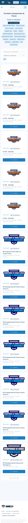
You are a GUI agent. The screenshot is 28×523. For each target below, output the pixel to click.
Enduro (15, 31)
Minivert (21, 31)
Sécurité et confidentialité (12, 511)
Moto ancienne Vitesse (20, 36)
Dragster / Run (8, 31)
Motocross (5, 39)
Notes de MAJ (15, 513)
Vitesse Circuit (13, 44)
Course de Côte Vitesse (9, 25)
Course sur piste (20, 25)
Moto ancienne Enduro (7, 36)
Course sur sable (9, 28)
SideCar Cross (20, 39)
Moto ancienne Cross (19, 34)
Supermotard (15, 42)
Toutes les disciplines (13, 23)
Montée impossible (8, 34)
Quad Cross (13, 39)
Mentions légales (6, 513)
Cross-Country (18, 28)
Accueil (3, 511)
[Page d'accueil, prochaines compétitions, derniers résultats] (6, 2)
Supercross (8, 42)
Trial (21, 42)
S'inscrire (15, 93)
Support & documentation (8, 515)
